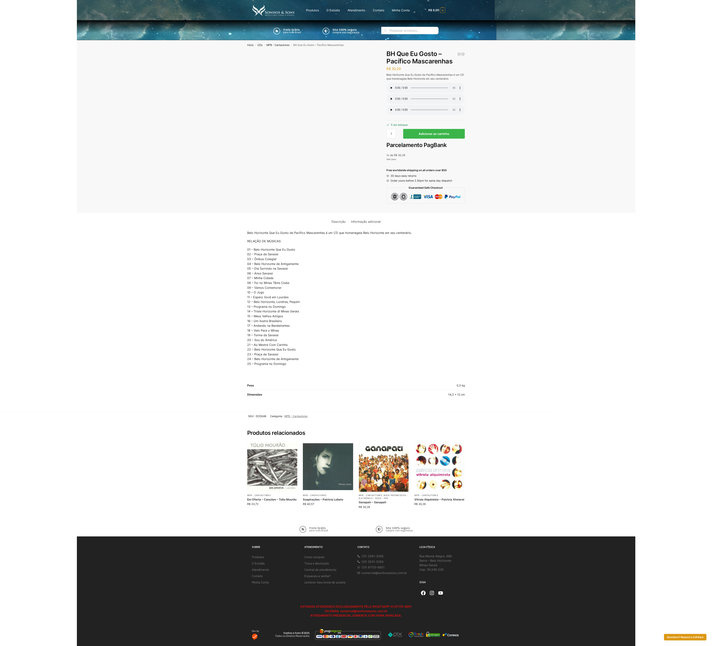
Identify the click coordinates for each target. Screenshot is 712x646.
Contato (378, 10)
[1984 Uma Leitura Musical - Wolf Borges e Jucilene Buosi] (459, 54)
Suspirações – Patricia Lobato (323, 499)
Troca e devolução (316, 563)
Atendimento (356, 10)
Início (250, 45)
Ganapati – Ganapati (372, 502)
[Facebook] (423, 593)
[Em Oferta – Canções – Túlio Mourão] (272, 467)
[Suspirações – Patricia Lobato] (328, 467)
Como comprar (314, 557)
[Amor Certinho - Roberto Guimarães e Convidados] (463, 54)
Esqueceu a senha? (317, 576)
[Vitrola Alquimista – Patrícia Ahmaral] (439, 467)
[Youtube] (441, 593)
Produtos (312, 10)
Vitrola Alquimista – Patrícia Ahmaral (439, 499)
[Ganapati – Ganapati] (384, 467)
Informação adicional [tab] (366, 221)
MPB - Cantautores (277, 45)
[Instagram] (432, 593)
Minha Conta (401, 10)
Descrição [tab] (339, 221)
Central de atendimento (320, 570)
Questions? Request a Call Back (685, 637)
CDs (259, 45)
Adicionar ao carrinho (434, 134)
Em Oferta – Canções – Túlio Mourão (272, 499)
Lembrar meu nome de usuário (325, 582)
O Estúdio (333, 10)
